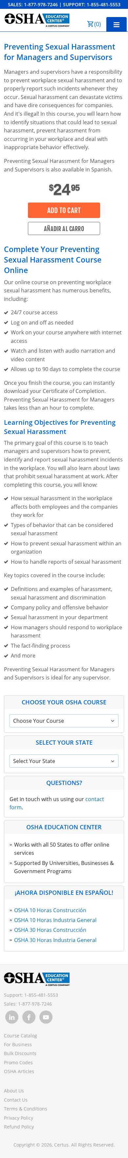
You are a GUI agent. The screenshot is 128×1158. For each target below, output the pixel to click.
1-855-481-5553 (103, 4)
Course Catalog (20, 1035)
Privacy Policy (18, 1118)
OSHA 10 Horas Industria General (55, 920)
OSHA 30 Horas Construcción (50, 929)
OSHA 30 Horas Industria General (55, 940)
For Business (18, 1044)
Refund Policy (19, 1127)
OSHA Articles (19, 1071)
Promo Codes (18, 1062)
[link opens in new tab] (11, 1017)
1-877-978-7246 (41, 4)
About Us (14, 1091)
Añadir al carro (64, 228)
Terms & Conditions (25, 1109)
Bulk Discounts (20, 1053)
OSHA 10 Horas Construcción (50, 910)
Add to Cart (64, 210)
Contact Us (16, 1100)
